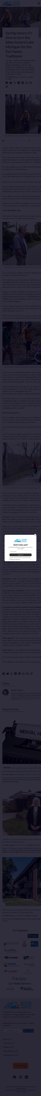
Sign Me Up (20, 554)
